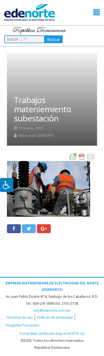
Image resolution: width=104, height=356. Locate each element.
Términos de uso (19, 317)
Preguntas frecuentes (22, 325)
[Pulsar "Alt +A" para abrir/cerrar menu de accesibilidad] (6, 185)
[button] (96, 12)
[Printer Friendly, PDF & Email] (82, 156)
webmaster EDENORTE (36, 135)
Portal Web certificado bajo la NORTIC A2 (52, 333)
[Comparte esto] (14, 228)
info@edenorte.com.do (52, 310)
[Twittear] (29, 228)
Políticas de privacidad (55, 317)
